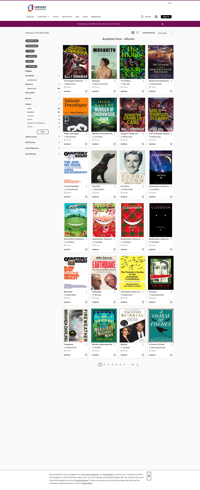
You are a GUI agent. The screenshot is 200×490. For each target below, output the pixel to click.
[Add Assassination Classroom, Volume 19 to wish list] (171, 249)
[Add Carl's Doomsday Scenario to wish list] (171, 144)
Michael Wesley (71, 295)
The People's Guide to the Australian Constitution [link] (131, 292)
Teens (85, 16)
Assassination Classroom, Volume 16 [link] (131, 239)
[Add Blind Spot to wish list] (86, 302)
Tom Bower (126, 347)
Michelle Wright (99, 189)
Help (169, 3)
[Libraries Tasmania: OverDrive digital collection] (37, 8)
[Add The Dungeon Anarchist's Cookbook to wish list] (86, 91)
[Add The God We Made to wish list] (86, 197)
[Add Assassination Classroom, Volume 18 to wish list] (114, 249)
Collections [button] (42, 16)
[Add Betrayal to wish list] (142, 355)
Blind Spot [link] (68, 292)
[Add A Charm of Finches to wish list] (171, 355)
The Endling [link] (125, 81)
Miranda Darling (71, 347)
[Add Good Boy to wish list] (114, 197)
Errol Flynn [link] (125, 186)
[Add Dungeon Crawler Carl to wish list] (142, 144)
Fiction (56, 16)
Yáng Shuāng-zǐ (71, 137)
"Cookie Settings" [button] (82, 480)
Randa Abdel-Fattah (157, 295)
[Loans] (156, 17)
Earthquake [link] (96, 292)
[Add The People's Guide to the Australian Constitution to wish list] (142, 302)
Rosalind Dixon (127, 295)
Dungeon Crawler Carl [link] (129, 134)
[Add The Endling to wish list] (142, 91)
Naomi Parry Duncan (101, 84)
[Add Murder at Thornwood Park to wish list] (114, 144)
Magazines (96, 16)
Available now (32, 80)
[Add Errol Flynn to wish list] (142, 197)
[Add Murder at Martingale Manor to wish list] (114, 355)
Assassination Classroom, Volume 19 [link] (159, 239)
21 (133, 364)
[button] (146, 17)
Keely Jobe (126, 84)
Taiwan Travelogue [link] (71, 134)
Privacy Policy (108, 474)
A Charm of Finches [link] (156, 345)
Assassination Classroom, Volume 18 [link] (103, 239)
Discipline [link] (153, 292)
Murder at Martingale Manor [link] (103, 345)
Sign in (166, 16)
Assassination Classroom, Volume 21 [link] (159, 186)
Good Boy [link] (96, 186)
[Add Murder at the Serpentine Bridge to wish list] (171, 91)
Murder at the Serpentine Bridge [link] (159, 81)
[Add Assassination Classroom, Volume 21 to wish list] (171, 197)
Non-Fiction (67, 16)
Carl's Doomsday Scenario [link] (159, 134)
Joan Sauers (98, 137)
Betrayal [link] (124, 345)
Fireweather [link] (68, 345)
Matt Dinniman (71, 84)
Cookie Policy (86, 483)
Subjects (30, 16)
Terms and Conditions (90, 474)
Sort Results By (149, 33)
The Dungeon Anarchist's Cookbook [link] (74, 81)
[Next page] (137, 364)
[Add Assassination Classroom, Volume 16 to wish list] (142, 249)
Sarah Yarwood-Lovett (158, 347)
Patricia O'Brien (128, 189)
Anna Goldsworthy (72, 189)
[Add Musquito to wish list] (114, 91)
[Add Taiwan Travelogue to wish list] (86, 144)
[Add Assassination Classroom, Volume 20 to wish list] (86, 249)
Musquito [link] (96, 81)
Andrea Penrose (156, 84)
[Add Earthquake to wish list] (114, 302)
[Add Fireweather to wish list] (86, 355)
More (42, 132)
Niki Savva (97, 295)
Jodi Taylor (97, 347)
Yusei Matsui (155, 189)
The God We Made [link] (71, 186)
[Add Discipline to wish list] (171, 302)
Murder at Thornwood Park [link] (103, 134)
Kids (77, 16)
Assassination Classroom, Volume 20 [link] (74, 239)
